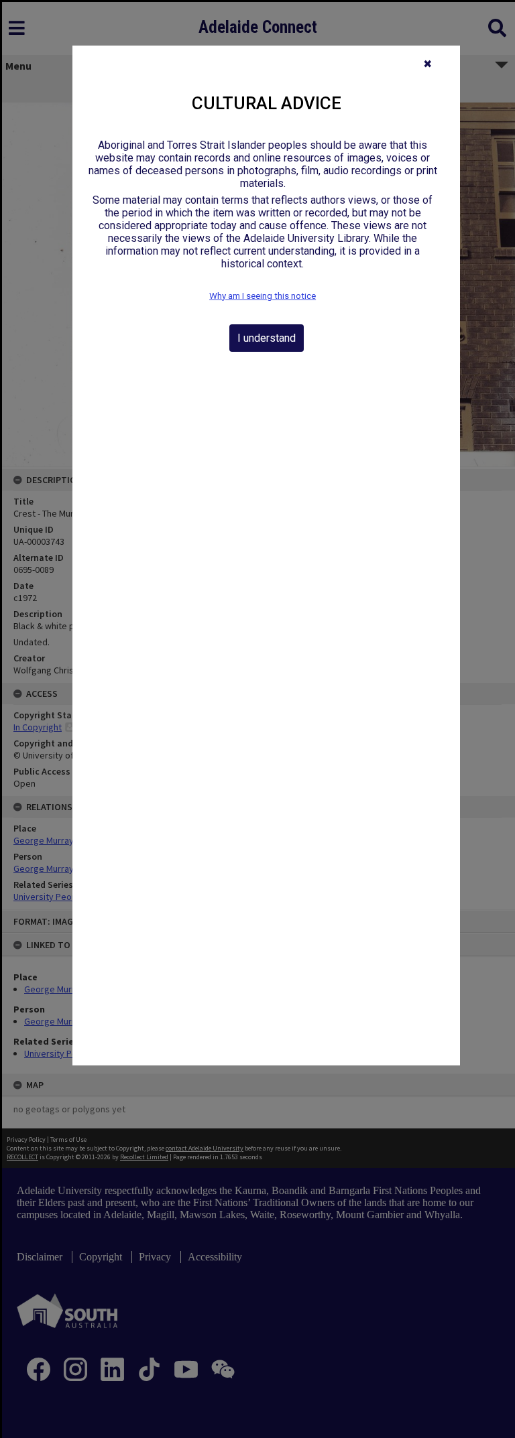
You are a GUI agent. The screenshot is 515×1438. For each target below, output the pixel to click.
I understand (266, 338)
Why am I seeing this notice (262, 296)
